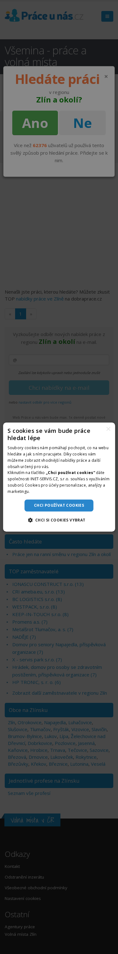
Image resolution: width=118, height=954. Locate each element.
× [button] (108, 429)
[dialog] (59, 477)
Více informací (44, 491)
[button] (58, 520)
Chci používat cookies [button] (59, 505)
